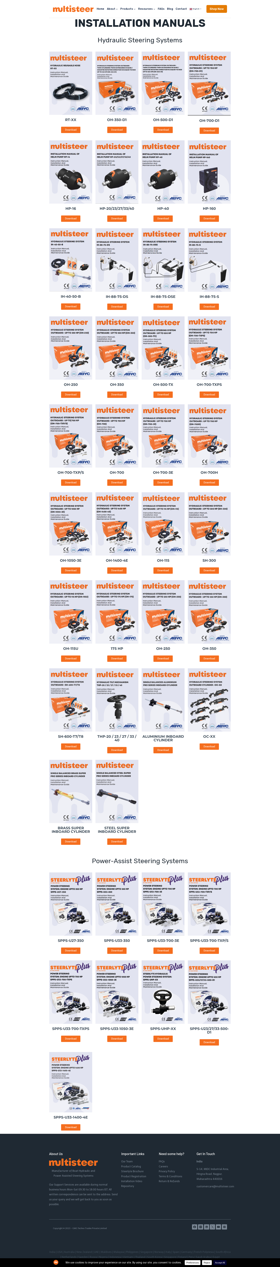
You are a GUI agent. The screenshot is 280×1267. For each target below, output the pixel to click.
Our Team (127, 1161)
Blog (170, 8)
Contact (181, 8)
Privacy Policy (167, 1171)
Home (100, 8)
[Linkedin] (206, 1227)
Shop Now (217, 9)
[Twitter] (212, 1227)
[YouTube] (218, 1227)
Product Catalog (131, 1166)
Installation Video (131, 1181)
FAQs (161, 8)
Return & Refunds (169, 1181)
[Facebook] (194, 1227)
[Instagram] (200, 1227)
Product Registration (133, 1176)
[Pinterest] (224, 1227)
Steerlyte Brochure (132, 1171)
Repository (127, 1186)
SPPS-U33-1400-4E (71, 1117)
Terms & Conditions (170, 1176)
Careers (163, 1166)
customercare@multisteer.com (215, 1186)
